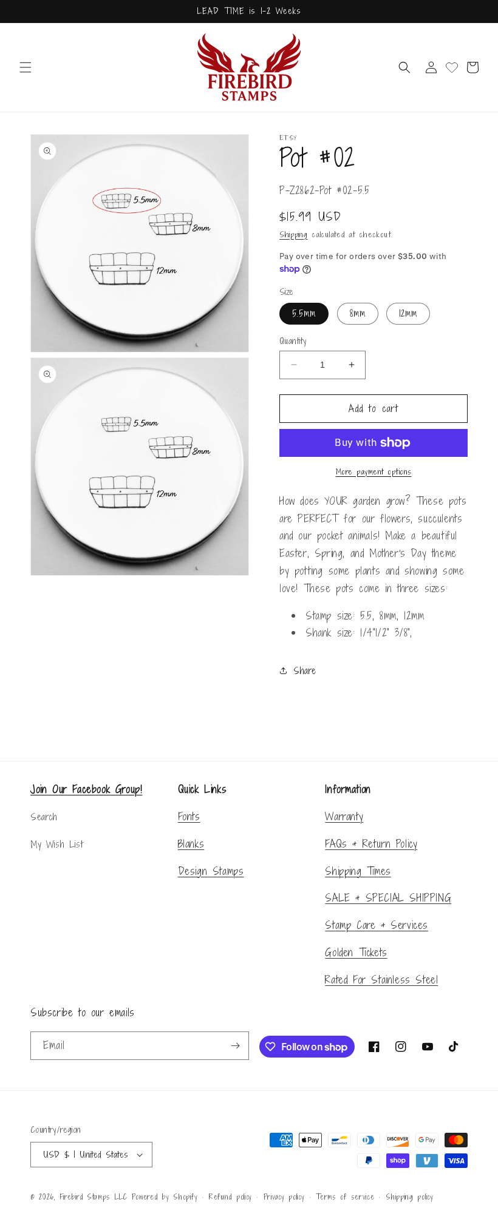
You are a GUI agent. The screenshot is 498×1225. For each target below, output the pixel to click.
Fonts (189, 816)
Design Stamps (211, 871)
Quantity (292, 340)
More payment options (374, 472)
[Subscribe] (235, 1045)
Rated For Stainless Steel (381, 980)
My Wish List (56, 844)
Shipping (293, 234)
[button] (25, 67)
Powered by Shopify (165, 1197)
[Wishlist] (452, 67)
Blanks (191, 844)
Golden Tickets (356, 952)
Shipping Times (358, 871)
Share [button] (304, 670)
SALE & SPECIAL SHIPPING (388, 898)
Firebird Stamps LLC (94, 1197)
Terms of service (345, 1197)
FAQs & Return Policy (371, 844)
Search (44, 817)
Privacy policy (284, 1197)
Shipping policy (410, 1197)
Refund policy (230, 1197)
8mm (358, 313)
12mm (408, 313)
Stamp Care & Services (376, 925)
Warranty (344, 816)
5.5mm (304, 313)
